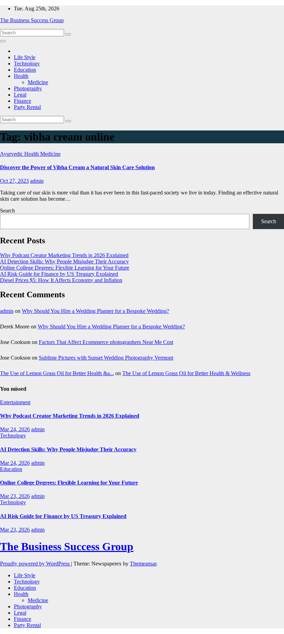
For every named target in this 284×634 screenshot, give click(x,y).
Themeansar (143, 564)
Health (21, 76)
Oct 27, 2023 (14, 181)
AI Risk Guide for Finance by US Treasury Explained (59, 274)
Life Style (24, 57)
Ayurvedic (12, 154)
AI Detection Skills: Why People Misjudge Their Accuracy (64, 261)
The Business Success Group (32, 20)
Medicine (38, 82)
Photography (28, 88)
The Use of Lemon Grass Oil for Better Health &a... (57, 373)
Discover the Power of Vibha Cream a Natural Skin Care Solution (77, 167)
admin (37, 181)
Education (25, 70)
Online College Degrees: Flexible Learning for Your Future (64, 268)
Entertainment (15, 402)
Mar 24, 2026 (15, 429)
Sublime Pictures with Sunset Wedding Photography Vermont (106, 358)
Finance (22, 101)
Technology (27, 63)
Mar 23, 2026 (15, 496)
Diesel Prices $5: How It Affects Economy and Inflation (61, 280)
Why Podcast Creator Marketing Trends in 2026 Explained (64, 255)
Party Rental (27, 107)
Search (7, 211)
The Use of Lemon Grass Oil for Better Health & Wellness (186, 373)
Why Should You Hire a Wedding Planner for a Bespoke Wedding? (95, 311)
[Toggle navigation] (3, 41)
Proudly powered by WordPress (35, 564)
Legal (20, 95)
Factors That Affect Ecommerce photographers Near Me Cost (106, 342)
